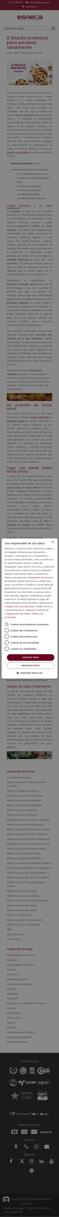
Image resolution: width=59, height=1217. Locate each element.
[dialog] (29, 608)
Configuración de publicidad (19, 606)
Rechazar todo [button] (31, 665)
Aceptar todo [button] (30, 657)
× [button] (52, 542)
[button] (29, 673)
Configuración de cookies (18, 613)
